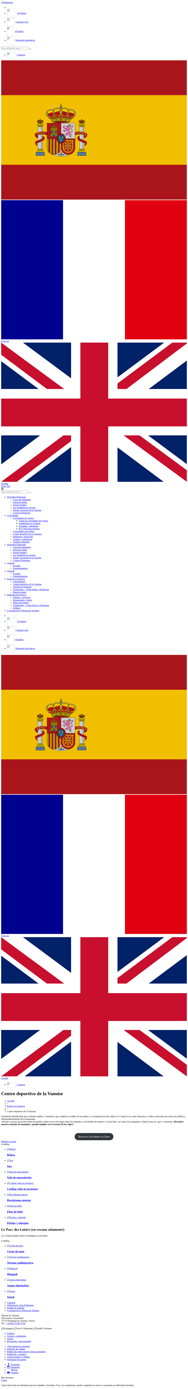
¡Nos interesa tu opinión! (18, 1346)
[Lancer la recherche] (30, 48)
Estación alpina (20, 502)
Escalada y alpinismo (28, 526)
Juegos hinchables (18, 1285)
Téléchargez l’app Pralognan (20, 1305)
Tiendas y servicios (22, 597)
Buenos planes (19, 592)
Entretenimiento (20, 568)
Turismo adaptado (21, 542)
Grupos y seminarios (16, 1336)
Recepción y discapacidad (19, 1341)
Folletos (16, 608)
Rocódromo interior (19, 1200)
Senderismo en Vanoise (29, 523)
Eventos (16, 565)
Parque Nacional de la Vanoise (27, 510)
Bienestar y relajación (23, 536)
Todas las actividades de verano (33, 521)
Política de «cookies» (17, 1354)
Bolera (11, 1154)
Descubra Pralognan (16, 497)
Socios (10, 1338)
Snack (11, 1297)
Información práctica (16, 595)
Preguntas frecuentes (16, 1359)
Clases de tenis (15, 1251)
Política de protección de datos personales (26, 1351)
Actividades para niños (23, 531)
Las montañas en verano (24, 507)
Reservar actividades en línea (94, 1136)
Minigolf (12, 1274)
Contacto (11, 1302)
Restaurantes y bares (22, 600)
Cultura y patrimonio (22, 539)
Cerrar (4, 1380)
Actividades (12, 515)
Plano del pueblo (20, 602)
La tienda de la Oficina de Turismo (23, 610)
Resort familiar (20, 505)
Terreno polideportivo (20, 1262)
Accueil (10, 1101)
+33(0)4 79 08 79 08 (15, 1323)
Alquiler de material (22, 587)
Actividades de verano (23, 518)
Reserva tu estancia (16, 579)
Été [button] (8, 486)
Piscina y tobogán (17, 1223)
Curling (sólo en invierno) (22, 1188)
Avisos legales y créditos (18, 1357)
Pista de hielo (15, 1211)
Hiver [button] (4, 486)
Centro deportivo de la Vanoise (27, 534)
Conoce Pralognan (21, 513)
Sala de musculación (19, 1177)
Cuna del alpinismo (22, 499)
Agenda (10, 563)
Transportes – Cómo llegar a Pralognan (31, 589)
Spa (9, 1166)
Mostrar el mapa (8, 1141)
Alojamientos (19, 581)
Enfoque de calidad (16, 1349)
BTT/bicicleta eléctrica (29, 528)
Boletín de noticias (15, 1308)
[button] (94, 130)
